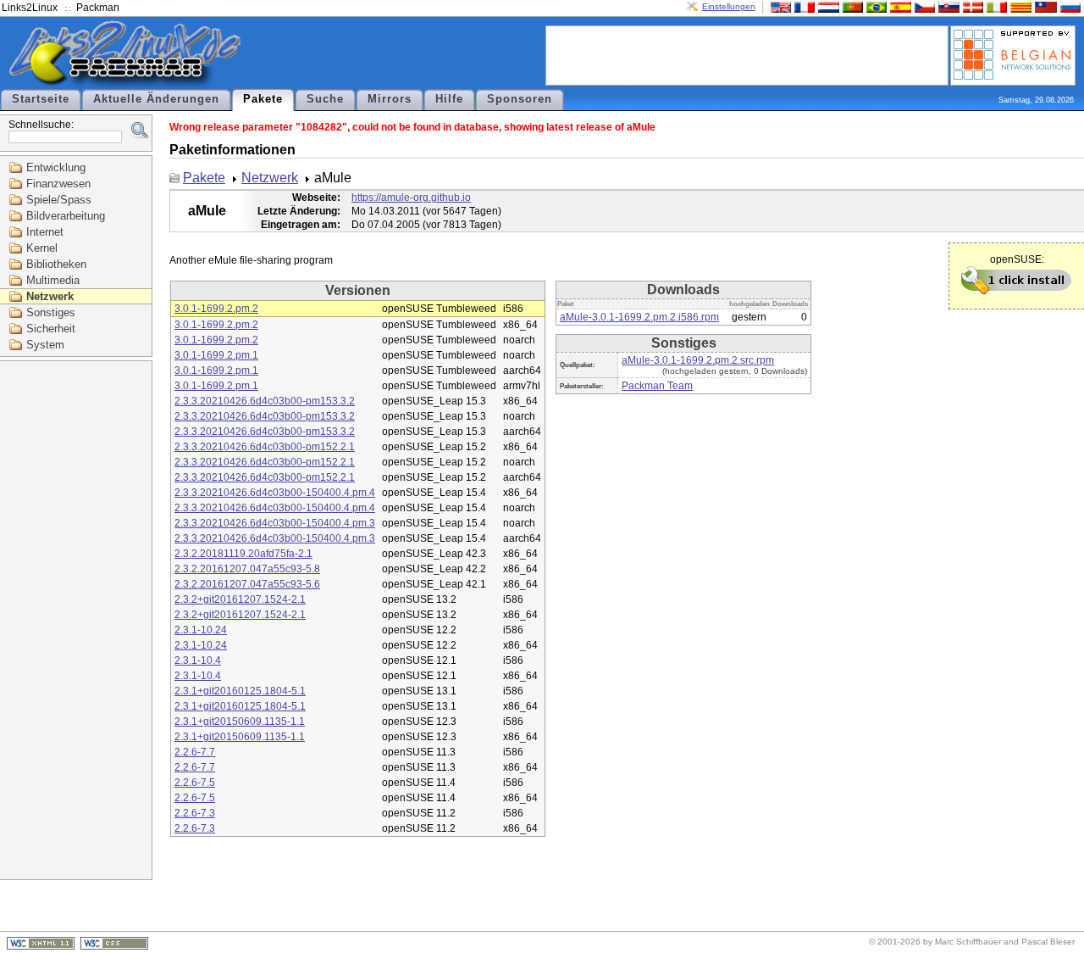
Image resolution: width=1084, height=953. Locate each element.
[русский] (1069, 6)
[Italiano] (995, 6)
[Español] (898, 6)
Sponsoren (519, 99)
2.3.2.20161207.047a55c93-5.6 (247, 584)
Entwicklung (56, 167)
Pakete (263, 99)
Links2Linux (30, 8)
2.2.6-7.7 (194, 752)
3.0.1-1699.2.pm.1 (216, 355)
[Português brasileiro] (875, 6)
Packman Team (657, 386)
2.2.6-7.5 (194, 783)
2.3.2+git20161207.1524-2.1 (240, 599)
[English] (779, 6)
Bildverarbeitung (65, 215)
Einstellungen (728, 6)
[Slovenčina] (947, 6)
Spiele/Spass (58, 199)
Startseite (40, 99)
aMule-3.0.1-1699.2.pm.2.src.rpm (698, 360)
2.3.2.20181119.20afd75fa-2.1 (243, 554)
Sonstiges (50, 312)
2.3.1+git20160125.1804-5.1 (240, 691)
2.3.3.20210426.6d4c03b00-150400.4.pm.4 (274, 493)
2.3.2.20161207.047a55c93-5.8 (247, 569)
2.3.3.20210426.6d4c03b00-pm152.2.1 (264, 447)
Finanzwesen (58, 183)
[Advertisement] (747, 54)
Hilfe (449, 99)
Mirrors (390, 99)
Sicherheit (50, 328)
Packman (97, 8)
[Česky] (923, 6)
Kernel (42, 248)
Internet (45, 232)
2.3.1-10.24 (200, 630)
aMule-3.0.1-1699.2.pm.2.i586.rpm (639, 317)
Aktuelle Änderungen (156, 99)
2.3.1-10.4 (197, 660)
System (45, 344)
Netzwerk (50, 296)
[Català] (1019, 6)
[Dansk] (971, 6)
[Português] (851, 6)
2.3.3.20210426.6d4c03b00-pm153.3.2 (264, 401)
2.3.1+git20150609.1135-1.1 (239, 721)
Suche (325, 99)
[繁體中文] (1044, 6)
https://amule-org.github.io (411, 197)
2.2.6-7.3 (194, 813)
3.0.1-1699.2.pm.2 (216, 309)
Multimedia (53, 280)
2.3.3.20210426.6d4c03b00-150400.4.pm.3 (274, 523)
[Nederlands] (826, 6)
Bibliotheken (56, 264)
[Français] (803, 6)
